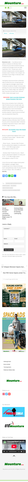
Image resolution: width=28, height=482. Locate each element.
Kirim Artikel (7, 364)
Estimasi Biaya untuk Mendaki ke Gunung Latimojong (18, 210)
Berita (5, 33)
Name (5, 238)
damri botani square (8, 188)
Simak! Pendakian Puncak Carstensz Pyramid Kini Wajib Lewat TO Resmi (7, 213)
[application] (14, 446)
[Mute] (21, 451)
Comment (7, 228)
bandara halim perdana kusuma (14, 183)
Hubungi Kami (7, 361)
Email (15, 238)
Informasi (11, 33)
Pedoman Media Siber (9, 370)
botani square (6, 185)
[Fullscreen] (24, 451)
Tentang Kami (7, 367)
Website (6, 244)
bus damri (13, 185)
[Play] (4, 451)
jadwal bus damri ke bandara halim (11, 190)
